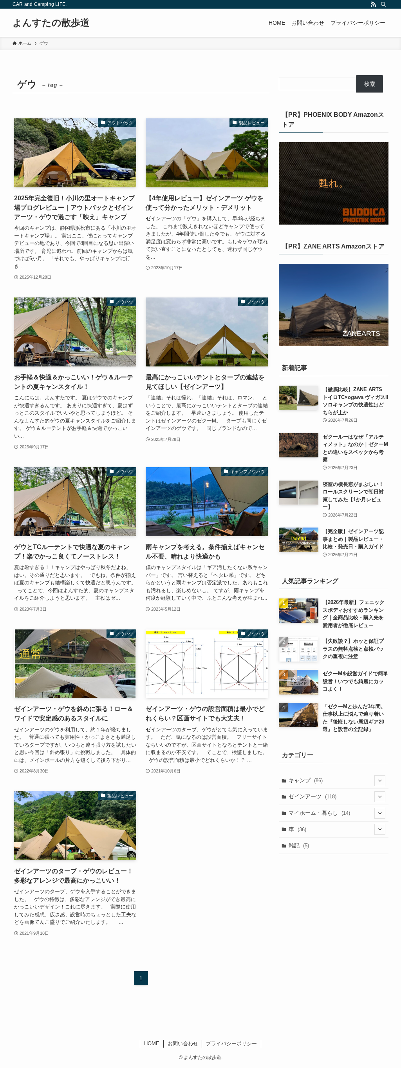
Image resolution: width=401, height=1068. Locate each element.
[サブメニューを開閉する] (379, 780)
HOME (151, 1043)
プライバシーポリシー (231, 1043)
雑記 (299, 845)
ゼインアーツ (312, 796)
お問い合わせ (183, 1043)
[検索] (383, 4)
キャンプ (306, 780)
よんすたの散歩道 (51, 22)
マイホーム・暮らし (319, 813)
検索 (369, 84)
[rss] (373, 4)
